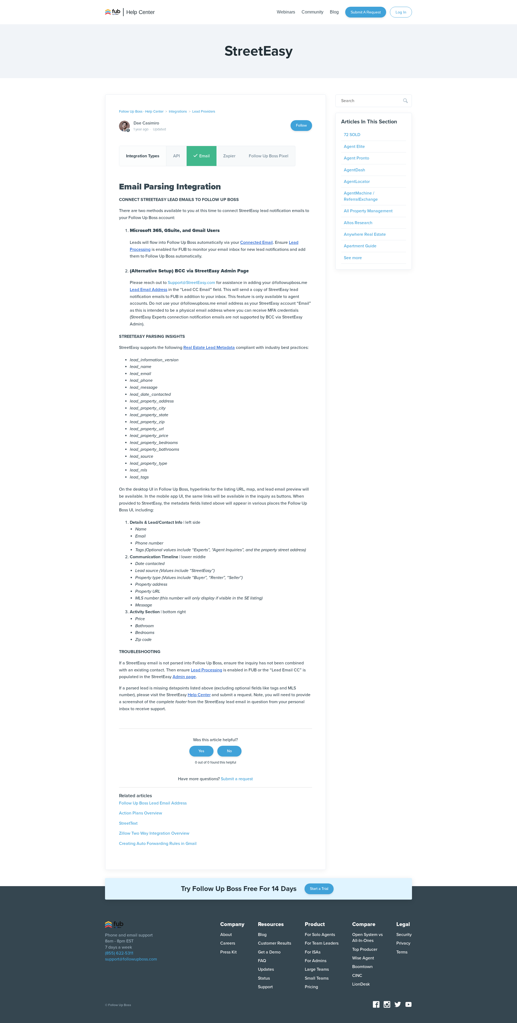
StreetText (128, 823)
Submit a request (366, 12)
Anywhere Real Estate (365, 234)
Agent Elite (354, 146)
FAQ (262, 960)
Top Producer (364, 949)
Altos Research (358, 223)
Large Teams (317, 969)
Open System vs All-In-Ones (367, 937)
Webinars (286, 12)
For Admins (315, 960)
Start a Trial (319, 888)
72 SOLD (352, 134)
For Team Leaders (321, 943)
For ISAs (312, 952)
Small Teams (317, 978)
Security (404, 934)
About (226, 934)
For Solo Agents (320, 934)
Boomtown (362, 966)
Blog (334, 12)
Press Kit (228, 952)
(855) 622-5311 (119, 953)
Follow (301, 125)
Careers (227, 943)
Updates (266, 969)
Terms (401, 952)
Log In (401, 12)
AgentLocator (357, 181)
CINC (357, 975)
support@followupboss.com (131, 959)
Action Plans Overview (140, 813)
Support (265, 987)
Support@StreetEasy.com (191, 282)
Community (312, 12)
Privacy (403, 943)
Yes (201, 751)
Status (264, 978)
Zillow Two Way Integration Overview (154, 833)
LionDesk (361, 984)
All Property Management (368, 211)
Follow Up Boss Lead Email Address (153, 803)
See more (353, 258)
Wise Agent (363, 958)
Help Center (140, 12)
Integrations (178, 111)
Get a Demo (269, 952)
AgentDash (354, 170)
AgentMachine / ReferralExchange (361, 196)
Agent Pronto (356, 158)
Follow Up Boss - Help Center (141, 111)
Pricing (311, 987)
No (229, 751)
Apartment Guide (360, 246)
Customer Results (274, 943)
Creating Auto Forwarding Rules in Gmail (158, 843)
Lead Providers (203, 111)
